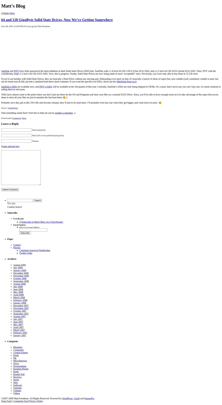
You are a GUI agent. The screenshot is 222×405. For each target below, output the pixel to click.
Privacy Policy (36, 401)
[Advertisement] (24, 47)
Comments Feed (21, 401)
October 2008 (19, 278)
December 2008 (21, 273)
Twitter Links (25, 253)
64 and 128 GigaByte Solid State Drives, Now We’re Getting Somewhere (57, 20)
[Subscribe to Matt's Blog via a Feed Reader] (41, 222)
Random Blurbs (20, 369)
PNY (16, 71)
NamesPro (89, 398)
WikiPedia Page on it (126, 81)
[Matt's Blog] (8, 13)
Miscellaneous (20, 360)
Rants (16, 371)
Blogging (17, 347)
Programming (19, 366)
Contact (17, 245)
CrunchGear (13, 108)
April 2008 (18, 295)
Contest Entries (20, 352)
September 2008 (21, 281)
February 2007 (20, 332)
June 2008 (18, 289)
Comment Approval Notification (34, 250)
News (24, 118)
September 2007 (21, 313)
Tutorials (17, 388)
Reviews (17, 377)
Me (14, 358)
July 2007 (18, 319)
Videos (16, 393)
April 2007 (18, 327)
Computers (16, 118)
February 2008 (20, 300)
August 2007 (19, 316)
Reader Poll (18, 374)
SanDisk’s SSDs (9, 86)
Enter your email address (29, 227)
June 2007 (18, 322)
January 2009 (19, 270)
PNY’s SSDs (45, 86)
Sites (15, 382)
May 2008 (18, 292)
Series (16, 379)
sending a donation (64, 113)
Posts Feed (6, 401)
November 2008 (21, 276)
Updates (17, 390)
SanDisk (5, 71)
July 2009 (18, 267)
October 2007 (19, 311)
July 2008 (18, 286)
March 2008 (19, 297)
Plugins (16, 247)
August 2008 (19, 284)
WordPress (67, 398)
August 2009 (19, 265)
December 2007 (21, 305)
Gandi (77, 398)
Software (17, 385)
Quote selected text (10, 146)
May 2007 (18, 324)
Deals (16, 355)
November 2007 (21, 308)
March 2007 (19, 330)
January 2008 (19, 303)
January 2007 (19, 335)
